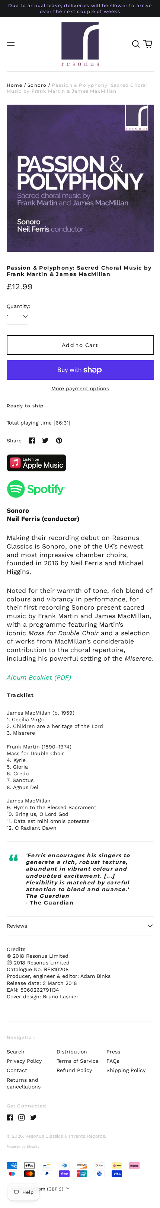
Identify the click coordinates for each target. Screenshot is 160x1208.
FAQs (112, 1061)
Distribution (72, 1052)
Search (16, 1052)
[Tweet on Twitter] (45, 440)
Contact (17, 1070)
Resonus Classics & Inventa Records (65, 1136)
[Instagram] (21, 1117)
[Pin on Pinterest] (59, 440)
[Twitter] (33, 1117)
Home (15, 85)
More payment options (80, 388)
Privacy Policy (24, 1061)
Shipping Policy (125, 1070)
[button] (136, 44)
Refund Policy (74, 1070)
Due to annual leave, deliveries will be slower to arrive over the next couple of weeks (80, 8)
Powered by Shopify (23, 1146)
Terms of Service (78, 1061)
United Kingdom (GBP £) (37, 1189)
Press (113, 1052)
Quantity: (18, 306)
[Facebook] (10, 1117)
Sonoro (37, 85)
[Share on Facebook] (32, 440)
